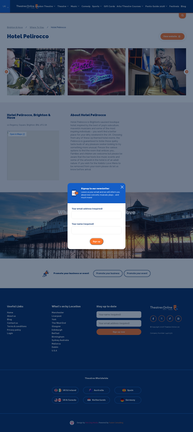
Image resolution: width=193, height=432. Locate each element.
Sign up (96, 241)
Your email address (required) (87, 209)
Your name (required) (83, 224)
